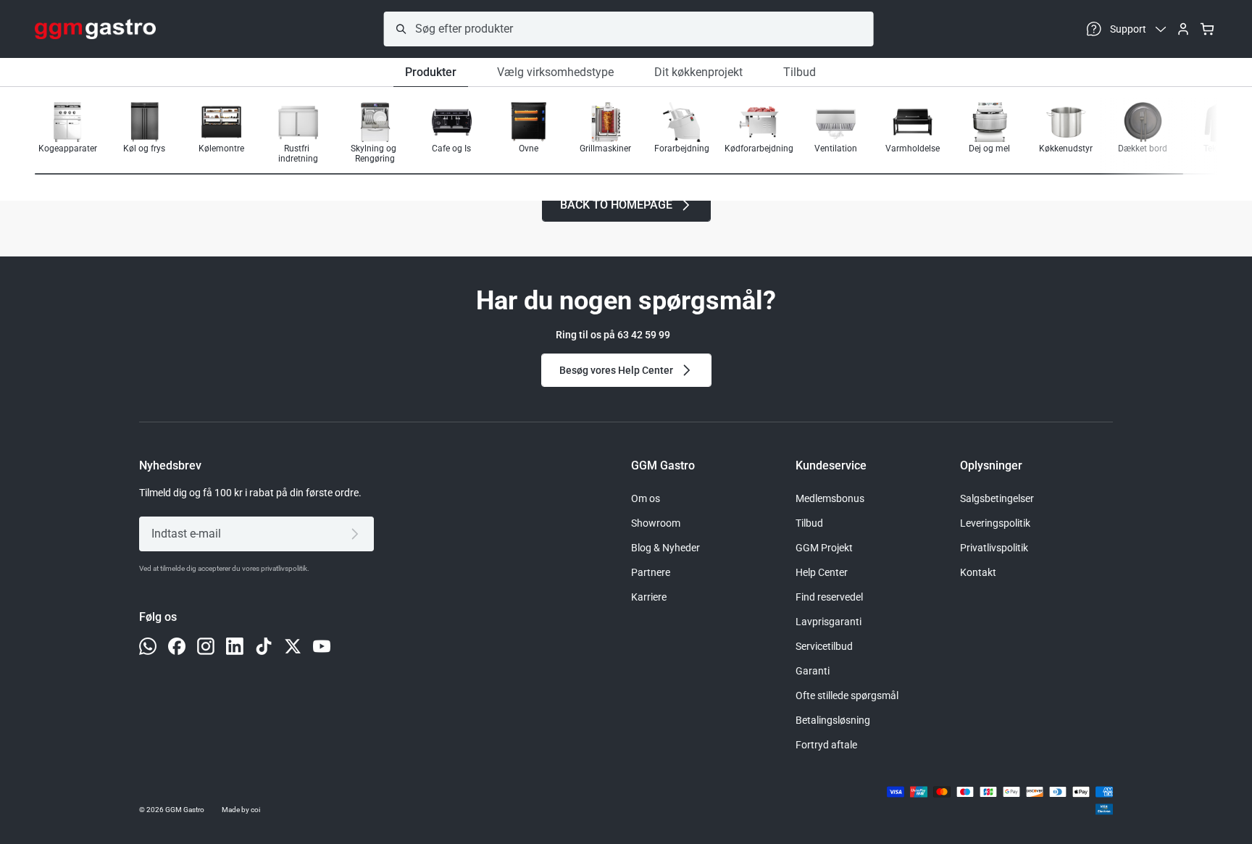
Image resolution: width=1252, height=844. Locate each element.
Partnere (650, 572)
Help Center (822, 572)
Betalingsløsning (833, 720)
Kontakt (978, 572)
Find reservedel (829, 597)
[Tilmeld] (357, 534)
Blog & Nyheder (665, 547)
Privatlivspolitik (994, 547)
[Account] (1183, 28)
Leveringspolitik (995, 523)
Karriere (649, 597)
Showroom (655, 523)
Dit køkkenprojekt (698, 72)
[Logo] (95, 29)
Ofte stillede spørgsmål (847, 695)
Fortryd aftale (826, 745)
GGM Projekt (824, 547)
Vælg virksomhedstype (555, 72)
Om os (645, 498)
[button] (1170, 134)
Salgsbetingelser (997, 498)
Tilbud (799, 72)
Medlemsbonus (830, 498)
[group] (67, 133)
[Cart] (1207, 29)
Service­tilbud (824, 646)
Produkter (430, 72)
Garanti (813, 671)
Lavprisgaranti (828, 621)
